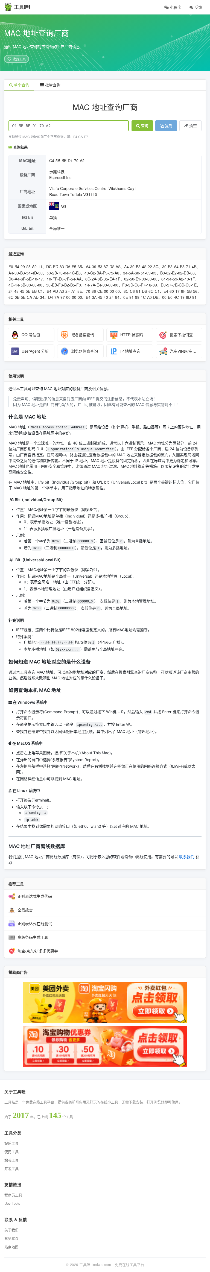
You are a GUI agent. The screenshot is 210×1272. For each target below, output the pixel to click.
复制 (169, 126)
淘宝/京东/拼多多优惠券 (38, 951)
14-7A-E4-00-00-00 (101, 285)
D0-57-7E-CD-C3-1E (179, 285)
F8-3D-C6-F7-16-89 (139, 285)
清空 (193, 126)
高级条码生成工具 (33, 937)
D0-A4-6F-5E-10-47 (25, 279)
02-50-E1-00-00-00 (141, 279)
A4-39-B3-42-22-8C (141, 266)
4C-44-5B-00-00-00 (25, 285)
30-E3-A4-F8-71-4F (179, 266)
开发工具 (11, 1168)
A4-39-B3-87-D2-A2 (103, 266)
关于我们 (11, 1229)
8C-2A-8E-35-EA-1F (102, 279)
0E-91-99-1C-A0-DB (140, 297)
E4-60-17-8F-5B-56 (180, 291)
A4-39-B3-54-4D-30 (25, 273)
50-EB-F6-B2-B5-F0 (63, 285)
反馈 (197, 7)
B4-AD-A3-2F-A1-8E (64, 291)
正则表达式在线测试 (35, 923)
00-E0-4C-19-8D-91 (179, 297)
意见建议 (11, 1238)
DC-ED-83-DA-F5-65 (64, 266)
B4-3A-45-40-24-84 (102, 297)
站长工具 (11, 1160)
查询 (144, 126)
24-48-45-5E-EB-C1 (25, 291)
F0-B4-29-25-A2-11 (25, 266)
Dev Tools (12, 1203)
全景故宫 (25, 910)
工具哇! (22, 7)
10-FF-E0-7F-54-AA (64, 279)
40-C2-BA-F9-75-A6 (101, 273)
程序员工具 (13, 1194)
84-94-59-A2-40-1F (178, 279)
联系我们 (186, 856)
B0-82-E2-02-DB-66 (177, 273)
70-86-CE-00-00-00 (103, 291)
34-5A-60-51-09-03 (139, 273)
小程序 (175, 7)
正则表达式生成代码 (35, 896)
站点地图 (11, 1246)
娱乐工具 (11, 1143)
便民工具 (11, 1151)
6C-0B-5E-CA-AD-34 (26, 297)
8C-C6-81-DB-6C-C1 (142, 291)
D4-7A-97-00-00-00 (65, 297)
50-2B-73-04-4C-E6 (63, 273)
